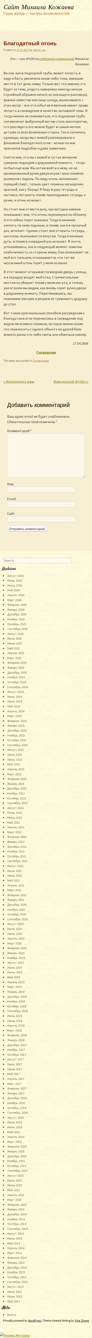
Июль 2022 (14, 813)
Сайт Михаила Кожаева (39, 7)
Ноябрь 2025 (16, 619)
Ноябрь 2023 (16, 735)
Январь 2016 (15, 1151)
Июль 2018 (14, 1016)
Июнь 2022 (14, 818)
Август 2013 (15, 1287)
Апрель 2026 (15, 595)
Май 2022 (13, 822)
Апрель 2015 (15, 1195)
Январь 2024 (15, 726)
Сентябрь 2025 (17, 629)
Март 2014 (14, 1253)
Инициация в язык (19, 382)
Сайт (11, 513)
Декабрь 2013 (17, 1267)
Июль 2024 (14, 697)
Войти (11, 1315)
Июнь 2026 (14, 585)
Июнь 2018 (14, 1021)
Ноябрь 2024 (16, 677)
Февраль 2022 (17, 837)
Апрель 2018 (15, 1025)
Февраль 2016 (17, 1146)
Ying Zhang (82, 1321)
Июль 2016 (14, 1122)
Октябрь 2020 (16, 914)
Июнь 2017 (14, 1069)
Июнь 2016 (14, 1127)
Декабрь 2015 (17, 1156)
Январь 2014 (15, 1263)
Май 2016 (13, 1132)
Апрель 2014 (15, 1248)
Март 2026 (14, 600)
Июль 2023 (14, 755)
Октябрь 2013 (16, 1277)
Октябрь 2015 (16, 1166)
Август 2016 (15, 1117)
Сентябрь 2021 (17, 861)
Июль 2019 (14, 968)
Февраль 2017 (17, 1088)
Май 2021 (13, 880)
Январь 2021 (15, 900)
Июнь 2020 (14, 934)
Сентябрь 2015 (17, 1171)
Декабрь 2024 (17, 672)
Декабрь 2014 (17, 1214)
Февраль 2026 (17, 605)
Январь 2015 (15, 1209)
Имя (10, 484)
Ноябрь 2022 (16, 793)
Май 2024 (13, 706)
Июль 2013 (14, 1292)
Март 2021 (14, 890)
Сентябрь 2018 (17, 1011)
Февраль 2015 (17, 1205)
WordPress (34, 1321)
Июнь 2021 (14, 875)
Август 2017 (15, 1059)
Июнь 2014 (14, 1238)
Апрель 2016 (15, 1137)
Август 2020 (15, 924)
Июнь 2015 (14, 1185)
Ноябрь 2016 (16, 1103)
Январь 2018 (15, 1040)
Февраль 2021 (17, 895)
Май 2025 (13, 648)
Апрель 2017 (15, 1079)
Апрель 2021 (15, 885)
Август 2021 (15, 866)
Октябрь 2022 (16, 798)
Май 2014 (13, 1243)
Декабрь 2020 (17, 905)
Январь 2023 (15, 784)
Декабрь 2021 (17, 847)
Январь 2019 (15, 992)
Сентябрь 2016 (17, 1113)
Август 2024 (15, 692)
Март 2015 (14, 1200)
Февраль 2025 (17, 663)
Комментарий (19, 430)
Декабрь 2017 (17, 1045)
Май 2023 (13, 764)
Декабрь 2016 (17, 1098)
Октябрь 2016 (16, 1108)
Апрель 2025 (15, 653)
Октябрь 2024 (16, 682)
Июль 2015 (14, 1180)
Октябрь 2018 (16, 1006)
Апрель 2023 (15, 769)
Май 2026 (13, 590)
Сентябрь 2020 (17, 919)
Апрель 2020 (15, 938)
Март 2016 (14, 1142)
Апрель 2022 (15, 827)
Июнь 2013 (14, 1296)
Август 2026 (15, 576)
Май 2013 (13, 1301)
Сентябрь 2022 (17, 803)
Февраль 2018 (17, 1035)
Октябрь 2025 (16, 624)
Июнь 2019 (14, 972)
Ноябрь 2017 (16, 1050)
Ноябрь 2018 (16, 1001)
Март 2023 (14, 774)
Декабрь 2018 (17, 997)
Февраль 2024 (17, 721)
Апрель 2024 (15, 711)
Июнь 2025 (14, 643)
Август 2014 (15, 1233)
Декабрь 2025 (17, 614)
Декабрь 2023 (17, 730)
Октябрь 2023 (16, 740)
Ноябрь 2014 (16, 1219)
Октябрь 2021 (16, 856)
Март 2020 (14, 943)
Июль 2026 (14, 580)
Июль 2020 (14, 929)
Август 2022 (15, 808)
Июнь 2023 (14, 760)
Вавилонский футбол (71, 382)
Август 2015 (15, 1175)
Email (11, 499)
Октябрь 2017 (16, 1055)
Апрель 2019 (15, 982)
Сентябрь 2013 (17, 1282)
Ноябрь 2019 (16, 958)
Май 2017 (13, 1074)
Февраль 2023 (17, 779)
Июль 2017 (14, 1064)
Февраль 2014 (17, 1258)
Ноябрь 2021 (16, 851)
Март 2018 (14, 1030)
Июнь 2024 (14, 701)
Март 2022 (14, 832)
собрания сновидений (56, 58)
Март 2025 (14, 658)
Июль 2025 (14, 638)
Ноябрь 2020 (16, 910)
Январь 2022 (15, 842)
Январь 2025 (15, 668)
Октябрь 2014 (16, 1224)
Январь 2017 (15, 1093)
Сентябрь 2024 (17, 687)
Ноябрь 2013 (16, 1272)
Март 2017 (14, 1084)
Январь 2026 (15, 610)
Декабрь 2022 (17, 788)
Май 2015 (13, 1190)
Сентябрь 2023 (17, 745)
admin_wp (39, 50)
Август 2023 (15, 750)
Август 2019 (15, 963)
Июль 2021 (14, 871)
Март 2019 (14, 987)
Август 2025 (15, 634)
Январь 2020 (15, 953)
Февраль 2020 (17, 948)
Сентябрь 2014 (17, 1229)
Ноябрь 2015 (16, 1161)
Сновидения (41, 360)
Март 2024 (14, 716)
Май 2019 (13, 977)
